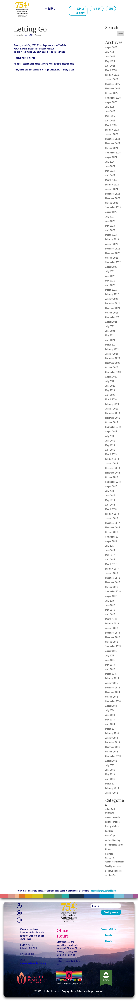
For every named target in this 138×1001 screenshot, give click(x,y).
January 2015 (111, 683)
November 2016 (112, 582)
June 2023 (110, 221)
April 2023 (110, 230)
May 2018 (110, 500)
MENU (51, 9)
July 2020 (109, 381)
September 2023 (113, 207)
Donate (108, 941)
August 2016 (111, 596)
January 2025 (111, 134)
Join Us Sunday (80, 11)
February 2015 (112, 678)
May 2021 (110, 335)
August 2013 (111, 760)
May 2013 (110, 774)
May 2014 (110, 719)
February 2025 (112, 129)
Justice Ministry (112, 840)
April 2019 (110, 449)
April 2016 (110, 614)
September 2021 (113, 317)
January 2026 (111, 79)
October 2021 (111, 312)
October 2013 (111, 751)
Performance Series (114, 844)
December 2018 (112, 468)
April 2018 (110, 504)
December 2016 (112, 577)
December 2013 (112, 742)
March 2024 (111, 180)
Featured (109, 830)
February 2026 (112, 74)
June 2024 (110, 166)
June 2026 (110, 56)
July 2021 (109, 326)
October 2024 (111, 148)
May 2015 (110, 664)
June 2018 (110, 495)
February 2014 (112, 733)
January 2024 (111, 189)
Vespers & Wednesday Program (114, 860)
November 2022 (112, 253)
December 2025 (112, 84)
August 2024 (111, 157)
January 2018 (111, 518)
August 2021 (111, 321)
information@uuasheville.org (103, 890)
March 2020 (111, 399)
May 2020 (110, 390)
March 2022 (111, 289)
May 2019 (110, 445)
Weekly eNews (111, 912)
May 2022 (110, 280)
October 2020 (111, 367)
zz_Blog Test (111, 875)
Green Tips (110, 835)
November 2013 (112, 747)
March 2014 (111, 728)
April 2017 (110, 559)
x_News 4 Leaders (113, 870)
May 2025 (110, 116)
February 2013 (112, 788)
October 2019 (111, 422)
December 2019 (112, 413)
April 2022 (110, 285)
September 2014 (113, 701)
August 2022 (111, 266)
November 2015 (112, 637)
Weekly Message (113, 866)
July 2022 (109, 271)
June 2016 (110, 605)
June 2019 (110, 440)
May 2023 (110, 225)
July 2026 (109, 52)
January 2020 (111, 408)
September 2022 (113, 262)
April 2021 (110, 340)
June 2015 (110, 660)
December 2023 (112, 193)
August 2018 (111, 486)
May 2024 (110, 170)
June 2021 (110, 330)
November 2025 (112, 88)
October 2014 (111, 696)
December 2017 (112, 523)
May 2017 (110, 555)
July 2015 (109, 655)
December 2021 (112, 303)
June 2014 (110, 715)
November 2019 (112, 417)
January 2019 (111, 463)
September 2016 (113, 591)
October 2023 (111, 202)
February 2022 (112, 294)
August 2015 (111, 651)
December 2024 (112, 138)
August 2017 (111, 541)
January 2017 (111, 573)
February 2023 (112, 239)
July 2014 (109, 710)
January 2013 (111, 792)
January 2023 (111, 244)
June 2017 (110, 550)
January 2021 (111, 353)
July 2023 (109, 216)
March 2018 (111, 509)
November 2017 (112, 527)
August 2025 (111, 102)
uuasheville (19, 35)
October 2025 (111, 93)
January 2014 (111, 737)
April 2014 (110, 724)
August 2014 (111, 705)
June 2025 (110, 111)
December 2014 (112, 687)
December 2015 (112, 632)
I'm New (97, 8)
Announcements (112, 817)
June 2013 (110, 769)
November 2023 (112, 198)
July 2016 (109, 600)
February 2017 (112, 568)
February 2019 (112, 458)
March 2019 (111, 454)
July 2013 (109, 765)
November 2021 (112, 308)
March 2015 (111, 673)
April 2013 (110, 779)
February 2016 (112, 623)
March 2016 (111, 619)
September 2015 (113, 646)
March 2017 (111, 564)
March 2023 (111, 234)
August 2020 (111, 376)
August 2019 (111, 431)
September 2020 (113, 372)
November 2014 (112, 692)
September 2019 (113, 426)
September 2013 (113, 756)
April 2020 (110, 394)
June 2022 (110, 276)
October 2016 (111, 587)
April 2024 (110, 175)
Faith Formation (112, 821)
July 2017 (109, 545)
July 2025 (109, 106)
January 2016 (111, 628)
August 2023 (111, 212)
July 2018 (109, 490)
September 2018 (113, 481)
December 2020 (112, 358)
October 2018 (111, 477)
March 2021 (111, 344)
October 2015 (111, 641)
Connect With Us (108, 929)
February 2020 (112, 404)
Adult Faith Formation (110, 811)
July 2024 (109, 161)
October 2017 (111, 532)
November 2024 (112, 143)
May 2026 (110, 61)
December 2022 (112, 248)
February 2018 (112, 513)
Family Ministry (112, 826)
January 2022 (111, 298)
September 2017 (113, 536)
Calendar (108, 935)
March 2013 (111, 783)
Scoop (108, 849)
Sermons (38, 35)
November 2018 (112, 472)
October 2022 (111, 257)
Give (111, 8)
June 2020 (110, 385)
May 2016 (110, 609)
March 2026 (111, 70)
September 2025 (113, 97)
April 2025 (110, 120)
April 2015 (110, 669)
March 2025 (111, 125)
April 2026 (110, 65)
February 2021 (112, 349)
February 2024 (112, 184)
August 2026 (111, 47)
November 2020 (112, 362)
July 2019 (109, 436)
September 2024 (113, 152)
